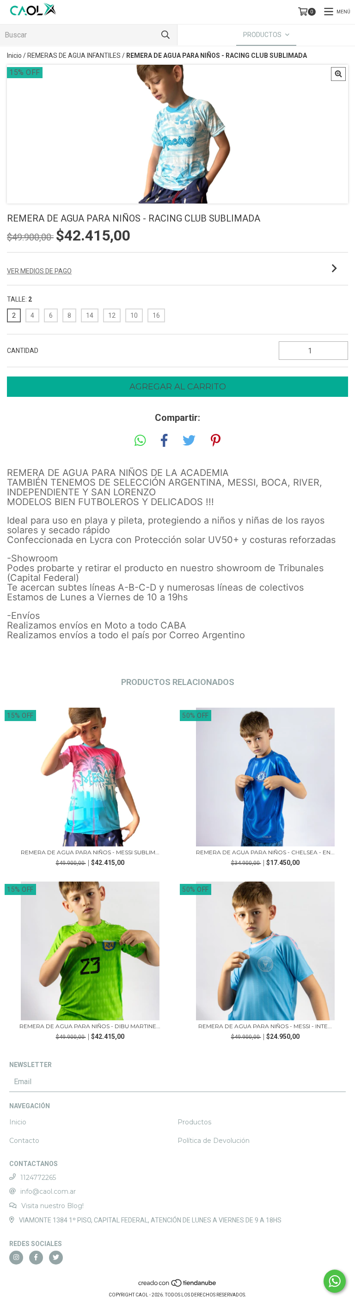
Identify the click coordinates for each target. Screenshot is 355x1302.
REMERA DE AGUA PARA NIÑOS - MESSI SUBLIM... (90, 852)
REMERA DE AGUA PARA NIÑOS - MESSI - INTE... (265, 1026)
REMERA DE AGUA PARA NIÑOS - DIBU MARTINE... (89, 1026)
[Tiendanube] (177, 1285)
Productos (194, 1122)
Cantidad (22, 350)
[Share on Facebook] (164, 441)
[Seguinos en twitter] (56, 1258)
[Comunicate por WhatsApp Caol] (335, 1281)
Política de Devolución (214, 1140)
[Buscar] (165, 35)
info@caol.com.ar (48, 1191)
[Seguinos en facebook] (36, 1258)
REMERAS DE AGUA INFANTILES (74, 55)
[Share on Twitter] (189, 441)
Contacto (24, 1140)
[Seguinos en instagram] (16, 1258)
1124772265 (38, 1177)
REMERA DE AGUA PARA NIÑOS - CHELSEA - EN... (265, 852)
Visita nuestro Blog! (52, 1206)
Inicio (14, 55)
